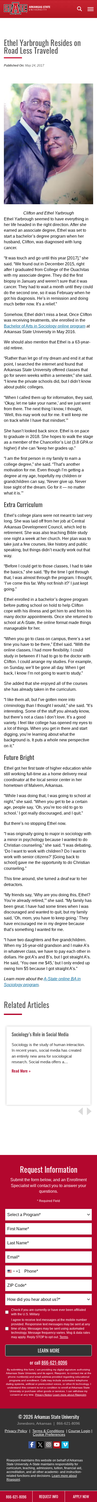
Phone (31, 1271)
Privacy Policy (16, 1431)
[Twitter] (40, 1444)
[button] (79, 9)
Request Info (48, 1496)
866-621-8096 (54, 1362)
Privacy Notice (43, 1394)
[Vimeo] (65, 1444)
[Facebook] (31, 1444)
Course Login (79, 1431)
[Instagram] (48, 1444)
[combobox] (48, 1214)
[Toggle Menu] (90, 9)
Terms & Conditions (48, 1431)
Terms (63, 1337)
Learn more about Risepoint (69, 1394)
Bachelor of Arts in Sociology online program (44, 326)
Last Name (18, 1243)
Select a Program (24, 1214)
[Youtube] (56, 1444)
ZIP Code (16, 1285)
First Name (18, 1229)
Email (13, 1257)
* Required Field (48, 1201)
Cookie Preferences (49, 1434)
